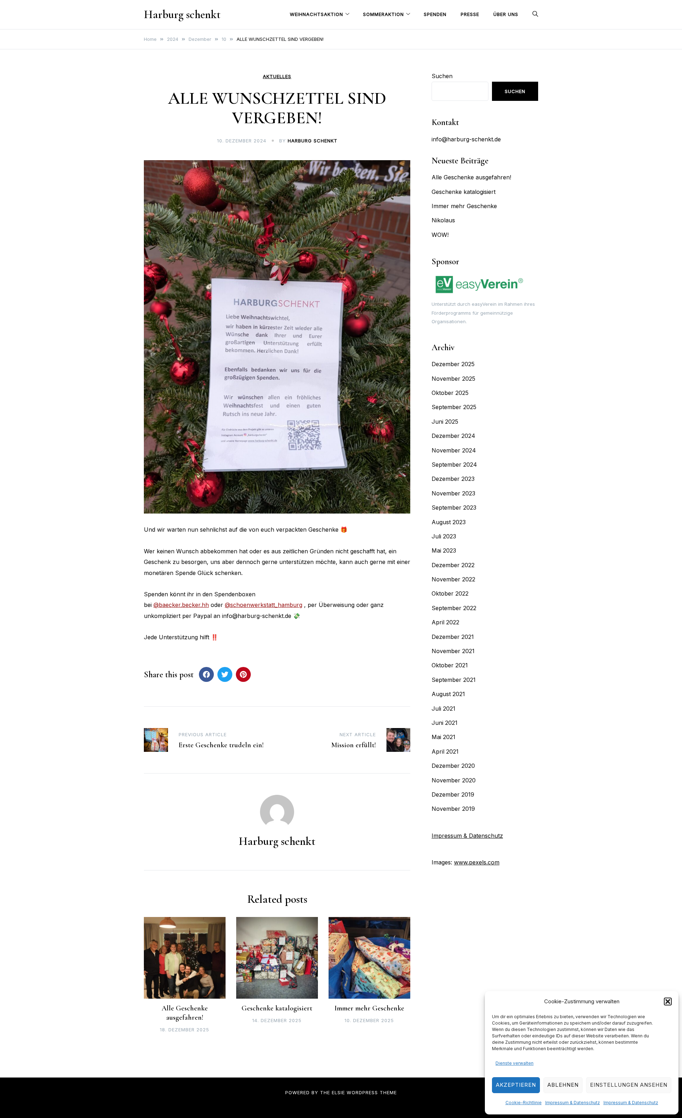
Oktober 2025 (450, 392)
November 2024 (454, 450)
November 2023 (453, 493)
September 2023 (454, 507)
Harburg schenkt (182, 14)
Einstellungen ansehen (628, 1084)
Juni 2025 (445, 421)
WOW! (440, 234)
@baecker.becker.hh (181, 604)
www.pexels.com (476, 862)
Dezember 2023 (453, 478)
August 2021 (448, 694)
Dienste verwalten (515, 1063)
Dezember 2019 (453, 794)
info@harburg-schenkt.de (466, 139)
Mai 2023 (444, 550)
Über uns (505, 14)
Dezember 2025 (453, 364)
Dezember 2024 (453, 435)
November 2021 (453, 651)
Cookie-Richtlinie (523, 1102)
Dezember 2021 (453, 636)
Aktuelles (277, 76)
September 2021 (454, 679)
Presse (470, 14)
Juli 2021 (443, 708)
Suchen (442, 76)
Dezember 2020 (453, 765)
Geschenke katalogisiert (277, 1008)
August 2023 (449, 522)
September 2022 (454, 608)
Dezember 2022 (453, 565)
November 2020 (454, 780)
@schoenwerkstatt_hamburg (263, 604)
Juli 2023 (444, 536)
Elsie (338, 1092)
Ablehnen (563, 1084)
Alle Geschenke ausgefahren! (471, 177)
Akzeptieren (516, 1084)
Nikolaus (443, 220)
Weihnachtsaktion (316, 14)
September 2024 (454, 464)
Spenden (435, 14)
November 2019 (453, 808)
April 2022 (445, 622)
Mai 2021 (443, 736)
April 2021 (445, 751)
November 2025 (453, 378)
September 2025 (454, 407)
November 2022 (453, 579)
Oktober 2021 (450, 665)
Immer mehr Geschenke (369, 1008)
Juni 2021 (445, 722)
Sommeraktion (383, 14)
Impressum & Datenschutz (572, 1102)
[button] (667, 1001)
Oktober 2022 (450, 593)
